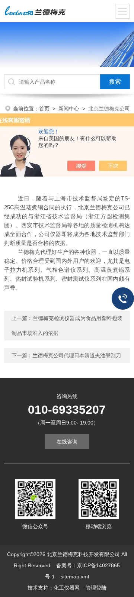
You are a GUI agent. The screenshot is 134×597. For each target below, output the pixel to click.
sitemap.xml (75, 577)
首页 (44, 109)
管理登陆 (96, 588)
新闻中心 (68, 109)
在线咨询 (67, 442)
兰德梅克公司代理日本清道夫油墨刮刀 (76, 355)
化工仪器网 (67, 588)
